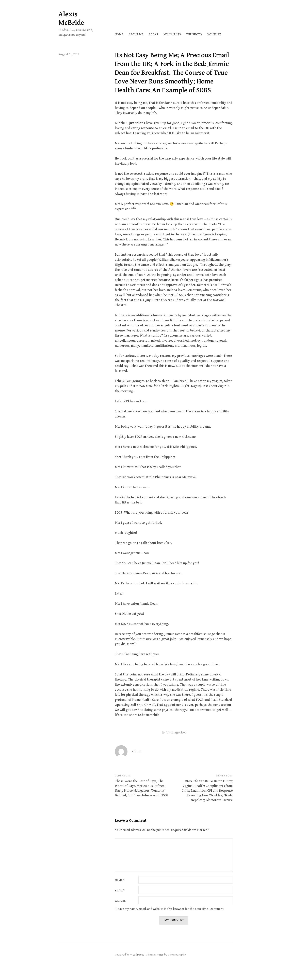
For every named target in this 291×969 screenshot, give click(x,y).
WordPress (137, 954)
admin (136, 751)
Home (119, 34)
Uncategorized (176, 732)
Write (160, 954)
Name (119, 880)
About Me (136, 34)
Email (120, 890)
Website (120, 901)
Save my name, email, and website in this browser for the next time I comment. (171, 909)
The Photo (194, 34)
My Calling (172, 34)
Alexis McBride (71, 18)
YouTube (214, 34)
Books (153, 34)
